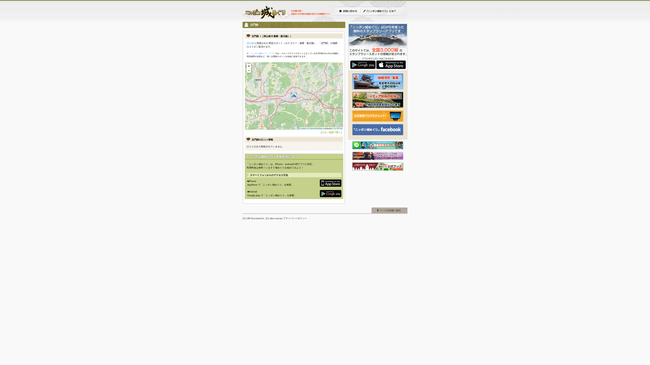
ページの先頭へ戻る (389, 210)
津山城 (250, 43)
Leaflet (303, 128)
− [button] (249, 70)
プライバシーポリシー (295, 218)
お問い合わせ (348, 11)
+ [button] (249, 66)
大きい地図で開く (331, 132)
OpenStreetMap (315, 128)
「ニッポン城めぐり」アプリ (262, 53)
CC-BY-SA (338, 128)
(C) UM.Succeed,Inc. (254, 218)
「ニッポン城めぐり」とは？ (383, 11)
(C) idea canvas (274, 218)
